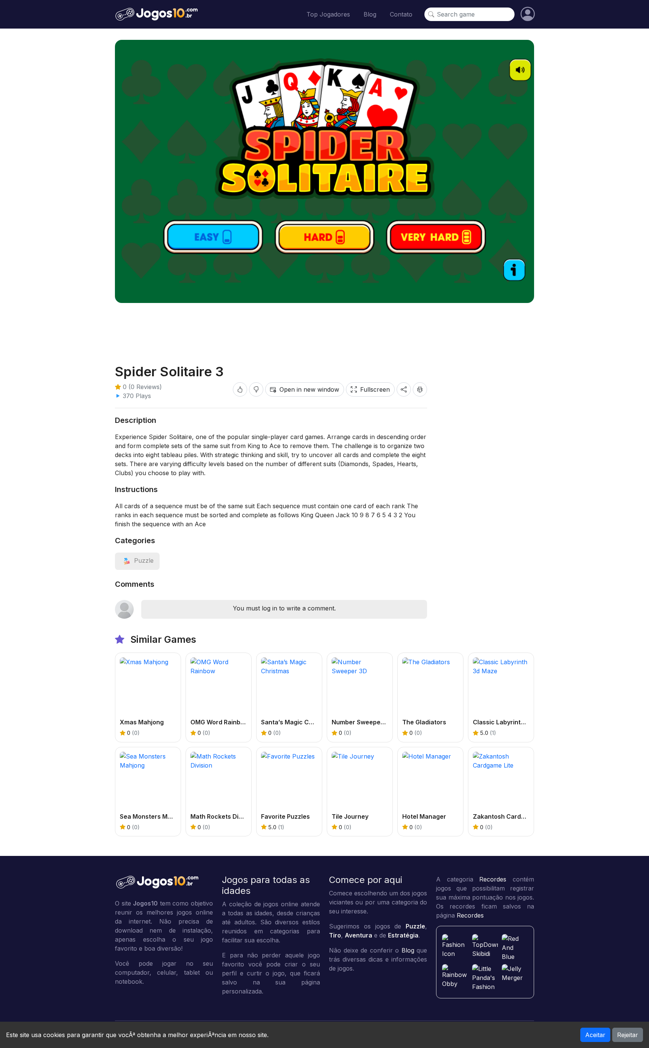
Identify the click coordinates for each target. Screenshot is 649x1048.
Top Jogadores (328, 14)
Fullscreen (375, 389)
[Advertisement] (324, 327)
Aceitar (595, 1035)
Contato (401, 14)
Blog (370, 14)
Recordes (492, 879)
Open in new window (309, 389)
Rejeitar (627, 1035)
